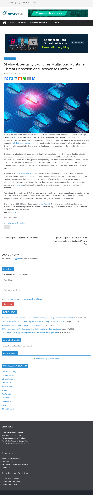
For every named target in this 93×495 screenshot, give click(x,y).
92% (15, 137)
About (56, 23)
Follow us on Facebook (10, 479)
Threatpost (6, 398)
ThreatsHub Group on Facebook (14, 438)
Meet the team (7, 461)
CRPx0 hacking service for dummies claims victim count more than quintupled (31, 329)
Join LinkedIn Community (11, 435)
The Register (6, 394)
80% (9, 137)
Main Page (22, 23)
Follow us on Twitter (9, 484)
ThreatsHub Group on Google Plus (15, 441)
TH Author (22, 74)
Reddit (4, 390)
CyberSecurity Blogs (9, 371)
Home (11, 23)
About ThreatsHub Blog (11, 459)
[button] (49, 22)
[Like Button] (7, 227)
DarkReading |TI (10, 59)
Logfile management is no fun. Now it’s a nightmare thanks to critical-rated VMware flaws (70, 241)
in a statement (44, 204)
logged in (17, 258)
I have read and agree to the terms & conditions (23, 299)
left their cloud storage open (23, 143)
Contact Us (6, 467)
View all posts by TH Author (14, 223)
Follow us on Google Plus (11, 482)
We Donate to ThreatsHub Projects (15, 464)
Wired (4, 405)
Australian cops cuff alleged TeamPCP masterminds (21, 325)
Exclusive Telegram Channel (12, 432)
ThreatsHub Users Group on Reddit (15, 444)
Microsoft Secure (8, 379)
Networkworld (7, 383)
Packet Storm (7, 386)
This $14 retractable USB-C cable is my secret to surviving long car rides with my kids (34, 321)
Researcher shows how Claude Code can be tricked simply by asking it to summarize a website (38, 318)
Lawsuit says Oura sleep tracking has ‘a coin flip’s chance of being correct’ (30, 333)
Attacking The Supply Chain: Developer (21, 238)
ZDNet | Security (8, 409)
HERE (15, 212)
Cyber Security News (39, 23)
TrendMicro (6, 401)
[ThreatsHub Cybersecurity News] (4, 23)
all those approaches (26, 173)
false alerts (19, 185)
